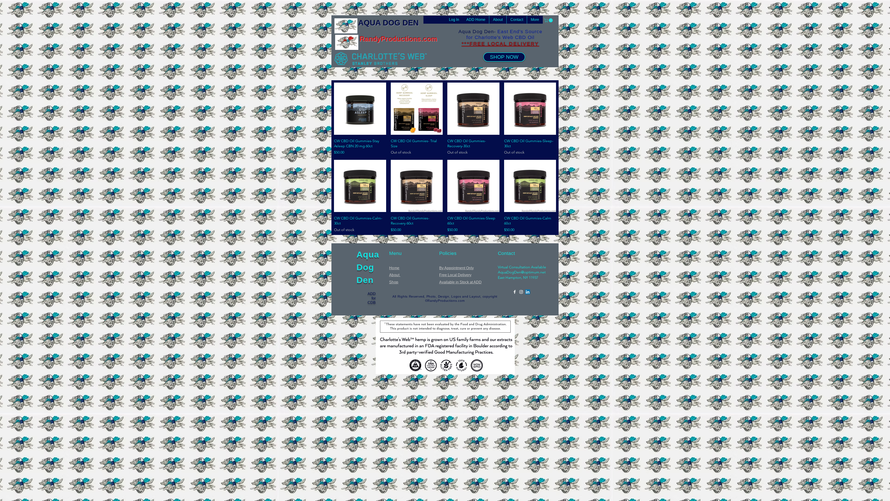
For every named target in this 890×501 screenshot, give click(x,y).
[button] (549, 20)
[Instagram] (521, 291)
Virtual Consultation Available (522, 267)
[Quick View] (360, 109)
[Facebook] (514, 291)
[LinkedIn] (527, 291)
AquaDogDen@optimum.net (522, 272)
